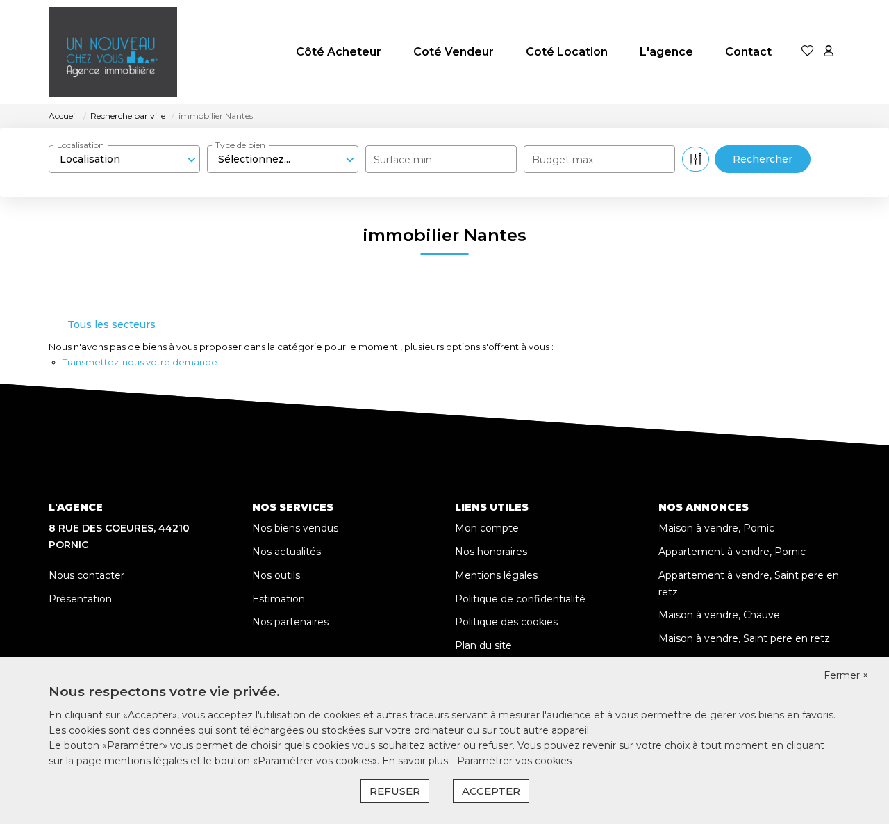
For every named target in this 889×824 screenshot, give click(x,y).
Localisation (80, 145)
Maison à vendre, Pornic (716, 528)
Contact (748, 51)
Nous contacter (86, 575)
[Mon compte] (828, 51)
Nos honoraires (491, 551)
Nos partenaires (290, 622)
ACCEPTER (491, 791)
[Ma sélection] (807, 51)
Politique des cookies (506, 622)
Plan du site (483, 645)
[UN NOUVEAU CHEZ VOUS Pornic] (113, 52)
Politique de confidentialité (520, 599)
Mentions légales (496, 575)
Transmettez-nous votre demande (140, 362)
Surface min (403, 160)
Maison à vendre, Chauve (719, 615)
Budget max (562, 160)
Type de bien (240, 145)
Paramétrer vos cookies (514, 761)
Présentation (80, 599)
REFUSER (394, 791)
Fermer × (846, 675)
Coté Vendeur (453, 51)
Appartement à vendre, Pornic (732, 551)
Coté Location (567, 51)
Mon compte (487, 528)
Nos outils (276, 575)
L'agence (666, 51)
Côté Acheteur (338, 51)
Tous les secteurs (111, 324)
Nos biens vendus (295, 528)
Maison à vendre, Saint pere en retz (744, 638)
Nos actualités (286, 551)
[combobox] (124, 159)
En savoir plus (416, 761)
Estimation (278, 599)
